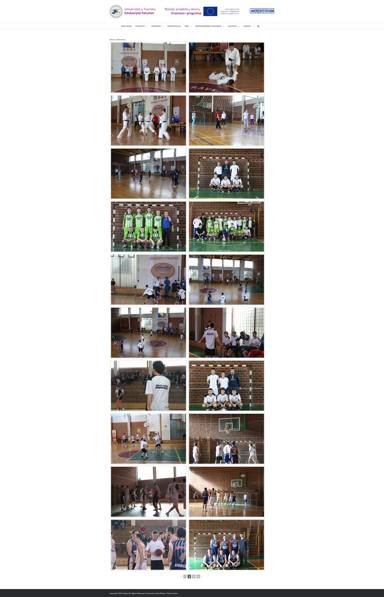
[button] (258, 26)
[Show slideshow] (117, 39)
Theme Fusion (172, 593)
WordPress (160, 593)
